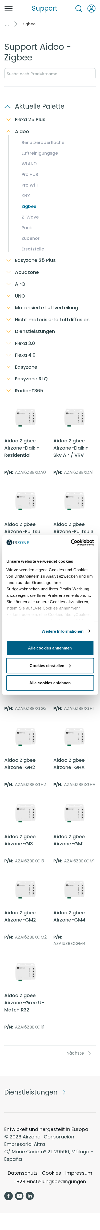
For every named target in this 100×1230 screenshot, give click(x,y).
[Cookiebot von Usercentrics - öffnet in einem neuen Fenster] (71, 542)
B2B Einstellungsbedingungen (51, 1181)
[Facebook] (8, 1196)
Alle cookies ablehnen (50, 683)
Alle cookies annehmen (50, 648)
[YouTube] (19, 1196)
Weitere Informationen (62, 631)
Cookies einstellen (47, 665)
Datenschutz (23, 1173)
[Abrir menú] (8, 8)
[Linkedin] (30, 1196)
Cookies (51, 1173)
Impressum (78, 1173)
